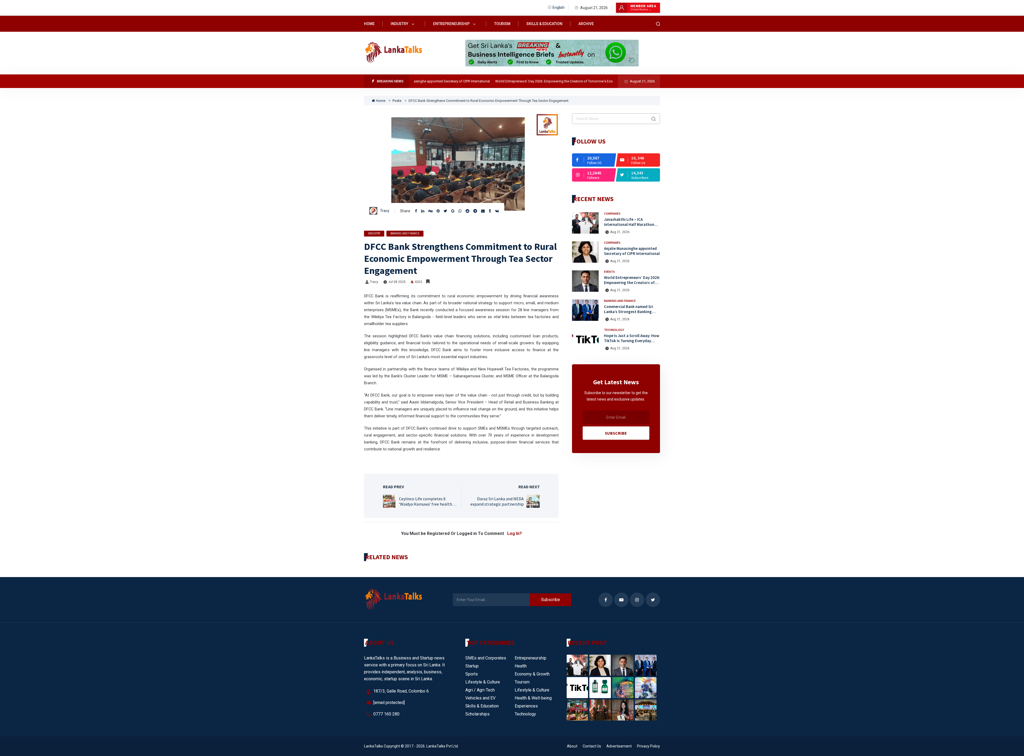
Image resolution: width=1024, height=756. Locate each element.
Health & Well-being (533, 698)
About (572, 746)
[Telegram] (475, 211)
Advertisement (619, 746)
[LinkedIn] (422, 211)
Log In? (514, 533)
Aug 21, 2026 (620, 232)
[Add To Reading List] (428, 281)
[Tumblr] (490, 211)
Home (369, 24)
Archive (586, 24)
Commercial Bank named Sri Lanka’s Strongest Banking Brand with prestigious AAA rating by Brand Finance (628, 314)
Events (609, 272)
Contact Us (592, 746)
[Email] (483, 211)
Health (521, 666)
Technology (614, 330)
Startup (472, 666)
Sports (471, 674)
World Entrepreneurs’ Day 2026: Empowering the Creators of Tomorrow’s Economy (534, 81)
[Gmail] (452, 211)
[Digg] (430, 211)
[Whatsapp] (460, 211)
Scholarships (477, 714)
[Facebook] (416, 211)
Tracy (384, 211)
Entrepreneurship (451, 24)
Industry (400, 24)
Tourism (502, 24)
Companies (612, 213)
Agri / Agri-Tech (480, 690)
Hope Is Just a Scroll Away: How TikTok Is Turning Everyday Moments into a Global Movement (631, 343)
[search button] (653, 119)
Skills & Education (544, 24)
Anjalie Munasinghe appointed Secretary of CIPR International (419, 81)
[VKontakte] (497, 211)
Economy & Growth (532, 674)
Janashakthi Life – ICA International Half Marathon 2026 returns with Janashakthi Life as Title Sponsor (631, 227)
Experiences (526, 706)
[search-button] (658, 24)
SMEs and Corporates (485, 658)
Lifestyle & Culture (482, 682)
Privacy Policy (648, 746)
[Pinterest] (438, 211)
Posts (397, 101)
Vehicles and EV (480, 698)
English (559, 7)
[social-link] (594, 160)
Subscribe (616, 433)
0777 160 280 (386, 714)
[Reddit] (467, 211)
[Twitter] (445, 211)
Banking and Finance (404, 233)
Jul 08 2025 (397, 282)
